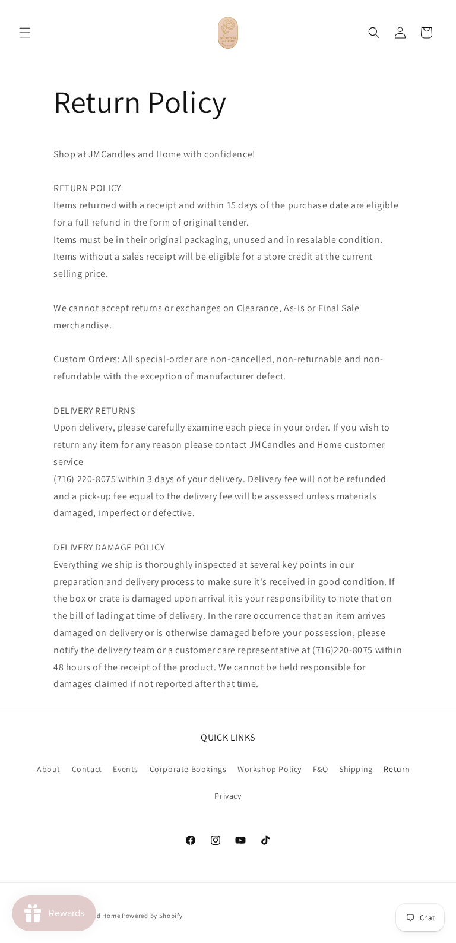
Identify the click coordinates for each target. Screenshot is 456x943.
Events (125, 769)
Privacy (227, 795)
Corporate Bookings (188, 769)
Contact (87, 769)
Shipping (356, 769)
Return (397, 769)
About (49, 769)
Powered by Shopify (152, 916)
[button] (25, 33)
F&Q (320, 769)
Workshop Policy (270, 769)
